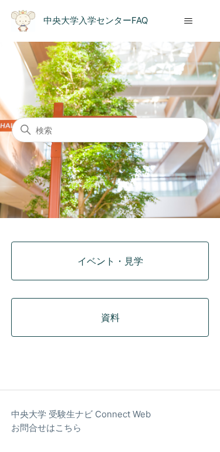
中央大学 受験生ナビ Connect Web (81, 414)
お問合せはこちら (46, 427)
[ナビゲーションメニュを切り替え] (188, 21)
